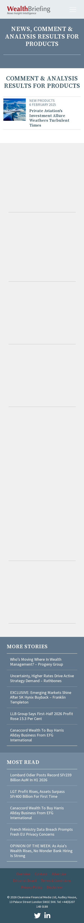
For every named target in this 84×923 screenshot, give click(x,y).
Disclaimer (55, 887)
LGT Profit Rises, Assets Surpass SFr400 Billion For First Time (37, 794)
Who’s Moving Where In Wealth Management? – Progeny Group (36, 662)
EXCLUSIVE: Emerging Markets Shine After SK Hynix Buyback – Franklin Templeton (40, 697)
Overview (23, 874)
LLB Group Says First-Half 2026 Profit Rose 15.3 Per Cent (41, 716)
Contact (41, 874)
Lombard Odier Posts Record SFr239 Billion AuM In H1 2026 (40, 777)
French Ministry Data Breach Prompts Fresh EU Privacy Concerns (41, 832)
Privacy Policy (31, 887)
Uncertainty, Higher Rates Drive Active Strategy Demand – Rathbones (42, 678)
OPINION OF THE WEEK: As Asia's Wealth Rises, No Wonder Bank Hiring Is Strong (41, 850)
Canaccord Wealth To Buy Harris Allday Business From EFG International (37, 735)
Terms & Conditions (56, 880)
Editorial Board (24, 880)
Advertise (59, 874)
